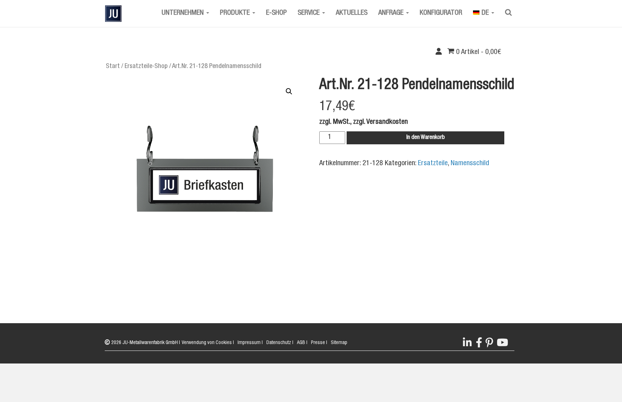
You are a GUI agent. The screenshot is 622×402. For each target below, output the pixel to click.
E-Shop (276, 13)
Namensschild (470, 163)
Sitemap (339, 342)
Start (113, 66)
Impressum (250, 342)
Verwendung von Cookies (208, 342)
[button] (289, 91)
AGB (302, 342)
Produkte (236, 13)
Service (309, 13)
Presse (319, 342)
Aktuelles (352, 13)
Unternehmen (184, 13)
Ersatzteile (433, 163)
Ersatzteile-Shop (146, 66)
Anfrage (391, 13)
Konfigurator (441, 13)
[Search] (508, 13)
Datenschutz (279, 342)
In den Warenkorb (425, 138)
